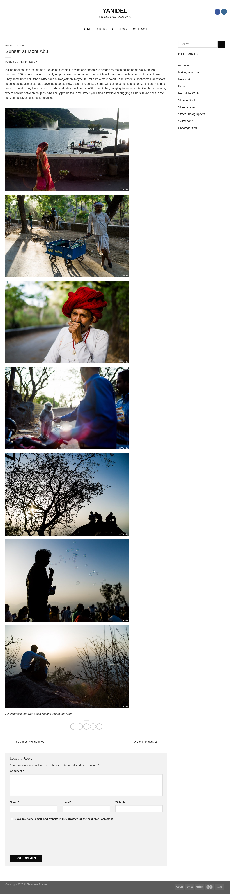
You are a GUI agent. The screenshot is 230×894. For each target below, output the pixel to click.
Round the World (189, 93)
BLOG (122, 29)
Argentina (184, 65)
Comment (17, 771)
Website (120, 802)
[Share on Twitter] (80, 726)
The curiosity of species (28, 741)
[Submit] (221, 44)
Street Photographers (191, 114)
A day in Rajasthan (146, 741)
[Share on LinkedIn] (99, 726)
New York (184, 79)
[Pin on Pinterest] (93, 726)
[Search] (225, 29)
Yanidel (115, 10)
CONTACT (140, 29)
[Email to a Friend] (86, 726)
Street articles (187, 107)
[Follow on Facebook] (217, 12)
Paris (181, 86)
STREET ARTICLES (98, 29)
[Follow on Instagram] (224, 12)
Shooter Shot (186, 100)
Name (14, 802)
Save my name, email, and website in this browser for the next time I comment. (64, 819)
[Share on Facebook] (73, 726)
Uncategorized (187, 128)
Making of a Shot (188, 72)
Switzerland (185, 121)
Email (67, 802)
